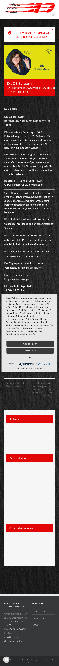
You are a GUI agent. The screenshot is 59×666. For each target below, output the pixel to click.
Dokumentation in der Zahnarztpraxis (16, 384)
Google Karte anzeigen (18, 545)
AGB (36, 624)
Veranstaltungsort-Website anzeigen (22, 556)
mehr (30, 357)
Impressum (39, 617)
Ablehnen (30, 350)
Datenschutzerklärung (34, 368)
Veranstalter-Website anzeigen (20, 484)
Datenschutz (40, 610)
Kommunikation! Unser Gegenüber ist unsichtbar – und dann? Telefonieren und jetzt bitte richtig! (42, 389)
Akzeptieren (30, 343)
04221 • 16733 (17, 629)
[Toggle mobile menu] (53, 14)
